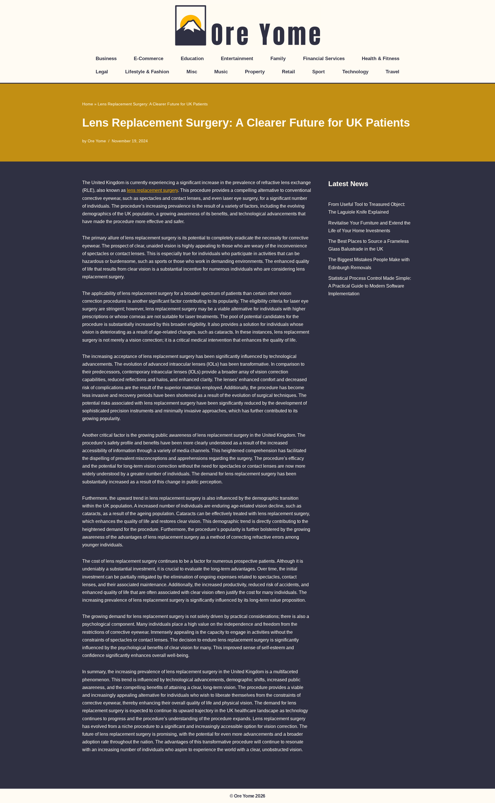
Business (106, 58)
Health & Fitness (380, 58)
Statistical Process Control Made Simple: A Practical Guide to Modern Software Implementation (369, 286)
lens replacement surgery (152, 190)
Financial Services (324, 58)
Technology (355, 71)
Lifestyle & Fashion (147, 71)
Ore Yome (97, 141)
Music (221, 71)
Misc (191, 71)
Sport (318, 71)
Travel (392, 71)
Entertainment (237, 58)
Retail (288, 71)
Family (278, 58)
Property (255, 71)
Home (87, 104)
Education (192, 58)
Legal (102, 71)
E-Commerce (148, 58)
